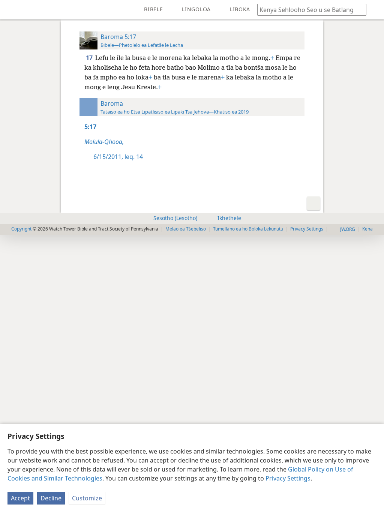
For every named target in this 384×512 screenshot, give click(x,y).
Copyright (21, 229)
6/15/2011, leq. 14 (118, 157)
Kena (367, 229)
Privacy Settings (288, 478)
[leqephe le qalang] (11, 9)
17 (90, 58)
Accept (20, 498)
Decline (51, 498)
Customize (87, 498)
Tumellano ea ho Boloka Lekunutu (248, 229)
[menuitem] (11, 9)
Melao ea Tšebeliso (185, 229)
